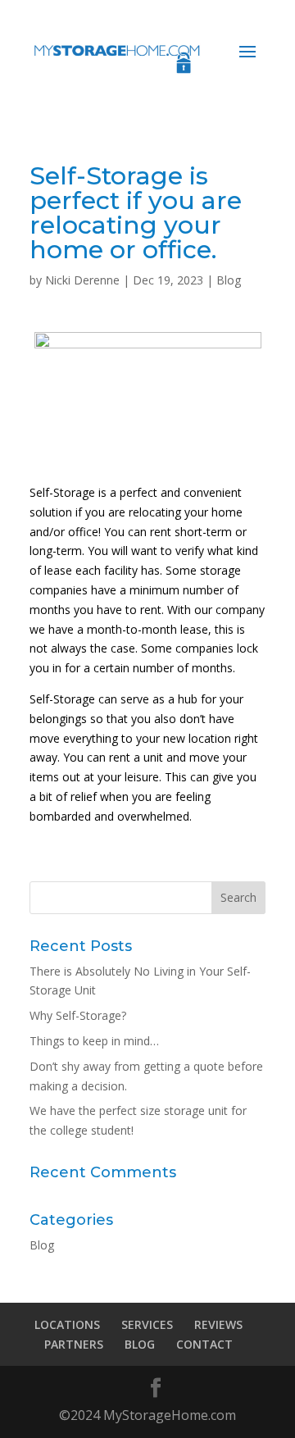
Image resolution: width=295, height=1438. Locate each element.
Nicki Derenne (82, 280)
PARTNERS (73, 1344)
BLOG (140, 1344)
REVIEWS (218, 1324)
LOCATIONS (67, 1324)
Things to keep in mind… (94, 1041)
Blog (228, 280)
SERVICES (147, 1324)
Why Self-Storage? (78, 1015)
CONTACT (204, 1344)
